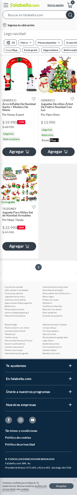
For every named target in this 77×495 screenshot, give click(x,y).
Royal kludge (11, 324)
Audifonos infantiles (52, 306)
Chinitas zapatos (51, 331)
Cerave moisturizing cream (55, 287)
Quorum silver (49, 334)
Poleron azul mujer (14, 350)
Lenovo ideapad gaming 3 (17, 312)
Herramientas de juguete (16, 353)
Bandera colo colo (51, 353)
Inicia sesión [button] (55, 5)
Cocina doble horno (52, 347)
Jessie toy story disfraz (15, 299)
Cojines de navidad (14, 287)
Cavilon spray (11, 337)
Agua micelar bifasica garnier (18, 303)
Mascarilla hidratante (15, 315)
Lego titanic (48, 340)
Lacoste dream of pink (15, 331)
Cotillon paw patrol (14, 347)
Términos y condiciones (21, 430)
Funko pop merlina (14, 293)
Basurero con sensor (52, 309)
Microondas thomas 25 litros (18, 340)
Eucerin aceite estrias (15, 343)
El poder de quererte (52, 315)
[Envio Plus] (12, 50)
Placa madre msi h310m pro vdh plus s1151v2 (58, 293)
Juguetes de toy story (15, 296)
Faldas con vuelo (51, 299)
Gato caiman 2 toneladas (16, 290)
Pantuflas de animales (53, 290)
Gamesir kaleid (49, 350)
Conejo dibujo (49, 327)
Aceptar (61, 486)
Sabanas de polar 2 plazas (55, 324)
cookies (24, 489)
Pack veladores (50, 312)
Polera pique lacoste (14, 309)
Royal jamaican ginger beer (55, 337)
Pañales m (47, 303)
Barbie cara (10, 306)
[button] (38, 15)
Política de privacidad (20, 444)
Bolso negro (48, 296)
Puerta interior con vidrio (17, 327)
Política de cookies (18, 437)
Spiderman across (51, 343)
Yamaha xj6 (10, 334)
